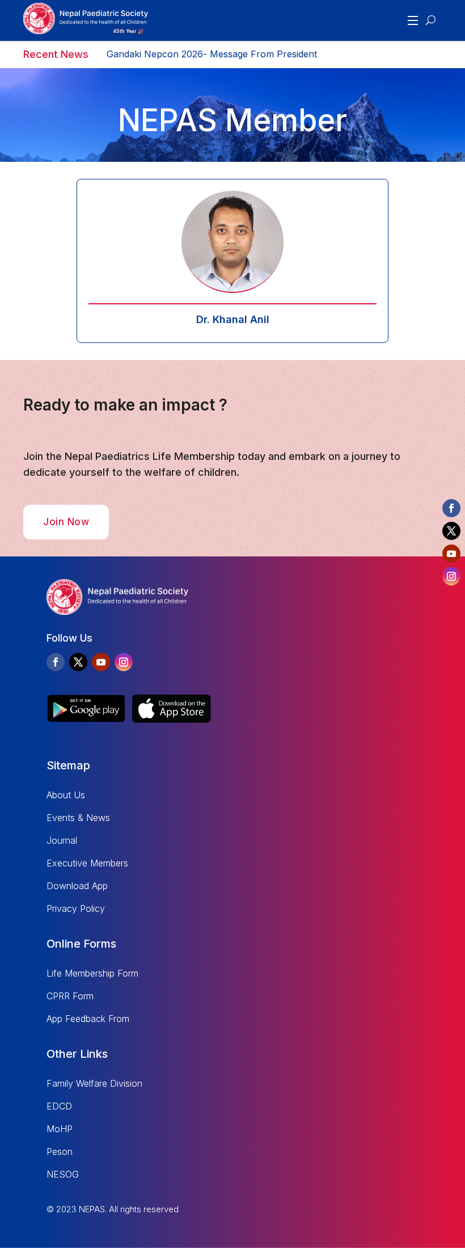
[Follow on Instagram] (124, 662)
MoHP (59, 1128)
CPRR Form (70, 996)
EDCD (59, 1106)
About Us (65, 795)
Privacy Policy (75, 908)
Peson (59, 1151)
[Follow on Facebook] (55, 662)
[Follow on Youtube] (101, 662)
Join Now (66, 521)
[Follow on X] (78, 662)
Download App (77, 885)
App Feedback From (87, 1018)
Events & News (78, 817)
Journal (61, 840)
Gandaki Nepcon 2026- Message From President (212, 54)
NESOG (62, 1174)
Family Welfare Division (94, 1083)
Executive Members (87, 863)
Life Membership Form (92, 973)
